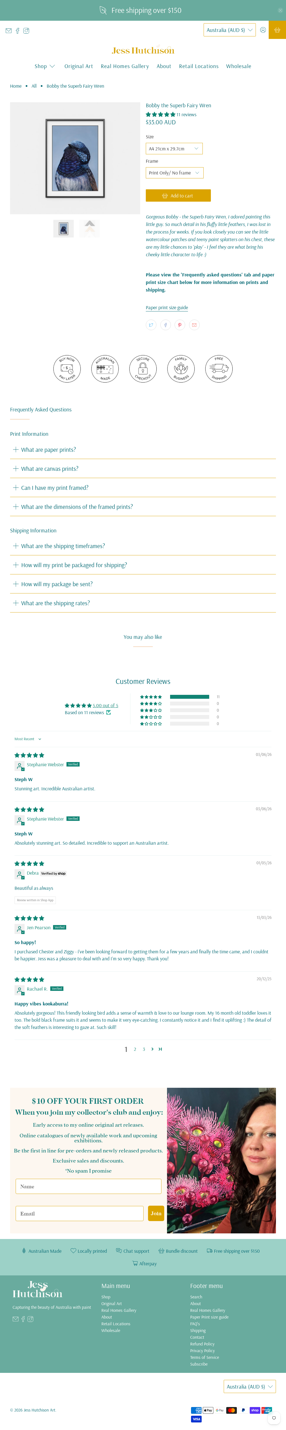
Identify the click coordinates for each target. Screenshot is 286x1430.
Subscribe (199, 1364)
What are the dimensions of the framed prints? (77, 506)
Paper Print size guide (209, 1317)
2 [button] (135, 1049)
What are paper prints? (48, 449)
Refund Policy (202, 1344)
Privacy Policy (202, 1350)
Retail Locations (199, 65)
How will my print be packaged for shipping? (74, 565)
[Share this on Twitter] (151, 325)
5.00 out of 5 (105, 705)
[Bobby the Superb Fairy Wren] (75, 158)
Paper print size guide (167, 307)
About (164, 65)
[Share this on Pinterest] (180, 325)
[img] (29, 755)
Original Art (79, 65)
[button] (160, 114)
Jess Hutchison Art (39, 1410)
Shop (105, 1296)
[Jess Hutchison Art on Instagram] (27, 32)
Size (150, 136)
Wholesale (238, 65)
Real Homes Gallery (125, 65)
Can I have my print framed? (55, 487)
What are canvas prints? (49, 468)
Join (156, 1213)
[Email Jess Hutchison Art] (10, 32)
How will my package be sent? (57, 584)
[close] (280, 10)
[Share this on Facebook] (165, 325)
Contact (197, 1337)
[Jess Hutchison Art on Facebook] (19, 32)
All (34, 85)
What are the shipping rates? (55, 603)
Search (196, 1296)
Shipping (198, 1330)
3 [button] (144, 1049)
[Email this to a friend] (194, 325)
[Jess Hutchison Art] (143, 49)
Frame (152, 161)
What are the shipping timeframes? (63, 545)
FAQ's (195, 1323)
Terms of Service (204, 1357)
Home (16, 85)
